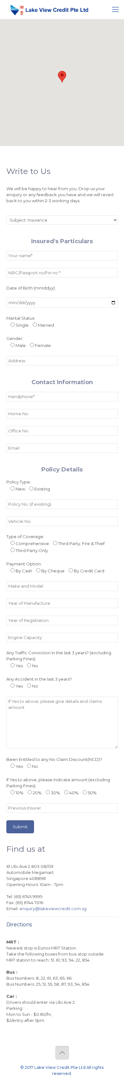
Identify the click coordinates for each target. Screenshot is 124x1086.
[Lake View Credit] (49, 9)
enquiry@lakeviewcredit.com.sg (52, 908)
